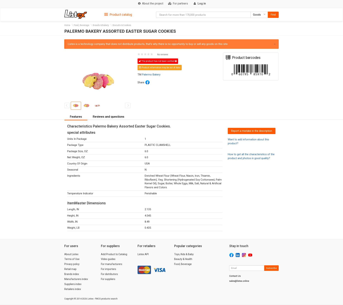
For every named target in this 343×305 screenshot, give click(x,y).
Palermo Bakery (151, 74)
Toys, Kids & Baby (184, 254)
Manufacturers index (76, 279)
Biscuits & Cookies (122, 25)
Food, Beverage (81, 25)
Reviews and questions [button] (108, 116)
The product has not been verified (158, 61)
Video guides (108, 259)
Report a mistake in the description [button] (251, 130)
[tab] (118, 14)
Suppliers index (72, 284)
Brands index (71, 274)
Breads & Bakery (101, 25)
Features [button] (76, 116)
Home (67, 25)
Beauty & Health (183, 259)
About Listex (71, 254)
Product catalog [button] (120, 14)
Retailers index (72, 289)
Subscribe (271, 268)
